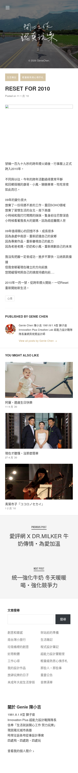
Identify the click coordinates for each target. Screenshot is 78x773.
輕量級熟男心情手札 (33, 77)
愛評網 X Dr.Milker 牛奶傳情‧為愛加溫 (39, 539)
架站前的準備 (50, 632)
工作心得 (14, 661)
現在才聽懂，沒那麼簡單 (21, 453)
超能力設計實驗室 (53, 654)
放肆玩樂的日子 (18, 675)
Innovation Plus (18, 720)
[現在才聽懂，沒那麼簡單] (39, 431)
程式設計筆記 (50, 647)
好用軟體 (14, 654)
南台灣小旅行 (17, 639)
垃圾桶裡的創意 (18, 647)
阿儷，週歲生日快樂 (18, 402)
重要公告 (47, 675)
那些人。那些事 (51, 668)
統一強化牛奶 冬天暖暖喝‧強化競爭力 (39, 581)
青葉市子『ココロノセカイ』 (24, 504)
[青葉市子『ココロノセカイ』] (39, 482)
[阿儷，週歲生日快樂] (39, 380)
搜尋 (63, 619)
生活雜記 (11, 77)
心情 (9, 298)
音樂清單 (47, 682)
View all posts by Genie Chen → (38, 341)
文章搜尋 (14, 610)
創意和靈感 (15, 632)
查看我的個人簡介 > (21, 751)
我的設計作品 (17, 668)
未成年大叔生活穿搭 (21, 682)
